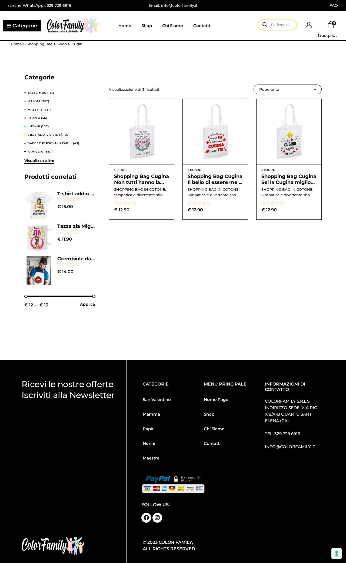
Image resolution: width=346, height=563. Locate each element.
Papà (148, 428)
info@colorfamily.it (290, 446)
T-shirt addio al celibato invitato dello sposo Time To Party (76, 194)
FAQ (334, 5)
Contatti (212, 443)
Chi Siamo (214, 428)
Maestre (151, 458)
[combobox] (288, 89)
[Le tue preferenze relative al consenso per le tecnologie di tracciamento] (336, 553)
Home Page (216, 399)
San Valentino (157, 399)
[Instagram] (157, 518)
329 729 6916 (59, 5)
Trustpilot (327, 35)
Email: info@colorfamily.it (173, 5)
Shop (209, 414)
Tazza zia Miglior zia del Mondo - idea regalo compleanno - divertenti (76, 226)
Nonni (149, 443)
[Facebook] (146, 518)
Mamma (151, 414)
